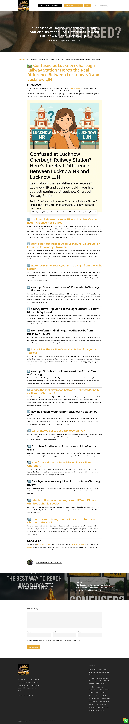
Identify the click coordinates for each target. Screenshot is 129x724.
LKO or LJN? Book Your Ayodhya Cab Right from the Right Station (64, 267)
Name (29, 632)
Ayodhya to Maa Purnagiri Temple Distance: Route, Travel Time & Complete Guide (99, 707)
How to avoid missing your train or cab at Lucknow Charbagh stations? (61, 520)
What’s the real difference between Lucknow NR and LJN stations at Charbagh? (64, 391)
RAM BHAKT (64, 23)
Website (80, 632)
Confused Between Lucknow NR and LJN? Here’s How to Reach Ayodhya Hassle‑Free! (63, 221)
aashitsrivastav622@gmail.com (59, 41)
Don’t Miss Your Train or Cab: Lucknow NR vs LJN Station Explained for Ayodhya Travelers (63, 245)
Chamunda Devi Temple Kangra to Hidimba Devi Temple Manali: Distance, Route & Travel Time (99, 698)
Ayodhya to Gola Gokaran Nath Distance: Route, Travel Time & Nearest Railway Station (99, 681)
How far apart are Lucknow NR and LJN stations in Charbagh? (60, 464)
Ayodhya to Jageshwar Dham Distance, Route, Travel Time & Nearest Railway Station (99, 689)
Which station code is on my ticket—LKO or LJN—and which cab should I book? (62, 501)
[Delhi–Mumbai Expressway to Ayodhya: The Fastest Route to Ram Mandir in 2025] (32, 586)
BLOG (25, 59)
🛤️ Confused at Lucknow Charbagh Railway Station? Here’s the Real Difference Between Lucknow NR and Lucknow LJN (63, 72)
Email (55, 632)
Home (20, 59)
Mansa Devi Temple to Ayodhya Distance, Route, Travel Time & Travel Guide (99, 672)
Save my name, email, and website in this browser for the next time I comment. (54, 640)
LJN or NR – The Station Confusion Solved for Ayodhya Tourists (62, 351)
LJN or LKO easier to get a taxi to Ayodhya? (58, 430)
